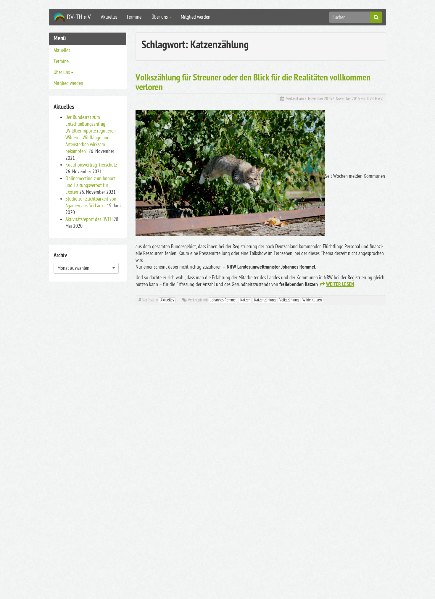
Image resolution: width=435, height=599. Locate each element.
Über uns (159, 17)
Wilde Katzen (312, 300)
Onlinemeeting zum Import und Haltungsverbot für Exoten (90, 185)
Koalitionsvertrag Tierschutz (91, 165)
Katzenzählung (265, 300)
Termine (133, 17)
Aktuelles (109, 17)
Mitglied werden (195, 17)
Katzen (245, 300)
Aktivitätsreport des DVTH (88, 219)
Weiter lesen (340, 285)
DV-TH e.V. (375, 98)
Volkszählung (289, 300)
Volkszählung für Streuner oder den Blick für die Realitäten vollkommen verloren (253, 83)
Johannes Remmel (223, 300)
